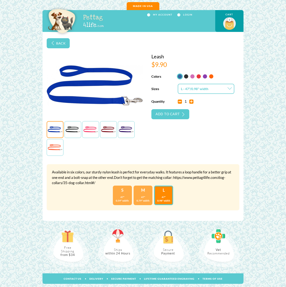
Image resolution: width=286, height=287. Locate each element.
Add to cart (168, 114)
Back (61, 43)
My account (162, 14)
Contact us (72, 278)
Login (187, 14)
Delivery (96, 278)
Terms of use (212, 278)
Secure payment (123, 278)
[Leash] (55, 129)
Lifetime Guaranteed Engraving (169, 278)
